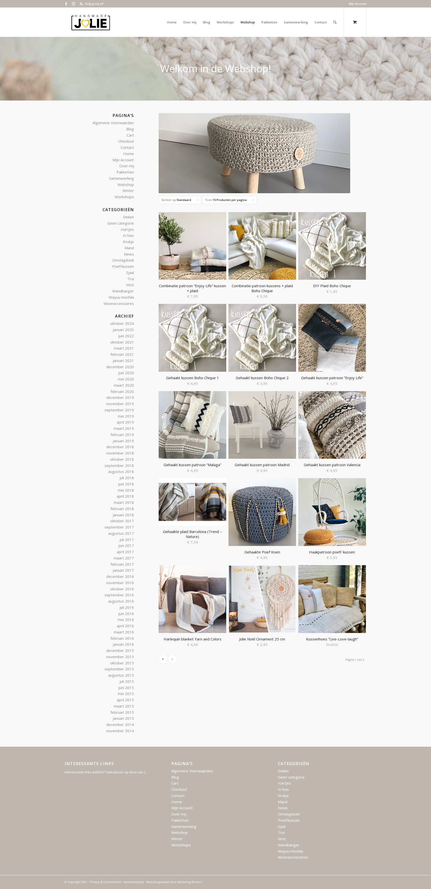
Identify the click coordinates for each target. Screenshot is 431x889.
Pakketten (125, 172)
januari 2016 (123, 644)
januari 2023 (123, 329)
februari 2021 (122, 354)
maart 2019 (124, 428)
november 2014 (120, 730)
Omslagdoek (123, 260)
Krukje (128, 241)
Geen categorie (120, 223)
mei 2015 (126, 693)
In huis (128, 235)
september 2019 (119, 409)
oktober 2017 (122, 520)
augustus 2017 (121, 533)
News (129, 254)
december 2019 (120, 397)
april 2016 (125, 625)
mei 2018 (126, 490)
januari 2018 (123, 514)
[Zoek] (335, 22)
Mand (129, 247)
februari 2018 (122, 508)
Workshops (124, 196)
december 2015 (120, 650)
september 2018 (119, 465)
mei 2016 (126, 619)
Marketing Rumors (189, 882)
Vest (130, 284)
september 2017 (119, 527)
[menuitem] (356, 3)
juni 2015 (126, 687)
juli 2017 (126, 539)
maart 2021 (124, 348)
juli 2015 (126, 681)
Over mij (126, 165)
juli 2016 (126, 607)
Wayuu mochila (121, 297)
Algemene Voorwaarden (113, 122)
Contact (127, 147)
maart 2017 (124, 557)
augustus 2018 (121, 471)
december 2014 (120, 724)
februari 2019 (122, 434)
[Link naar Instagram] (73, 3)
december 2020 (120, 366)
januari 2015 (123, 718)
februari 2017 (122, 564)
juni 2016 (126, 613)
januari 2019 (123, 440)
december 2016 (120, 576)
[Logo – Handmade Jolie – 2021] (90, 22)
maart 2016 (124, 631)
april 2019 (125, 422)
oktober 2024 (122, 323)
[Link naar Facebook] (66, 3)
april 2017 (125, 551)
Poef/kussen (123, 266)
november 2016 (120, 582)
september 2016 (119, 594)
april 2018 (125, 496)
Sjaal (130, 272)
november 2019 (120, 403)
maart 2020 (124, 385)
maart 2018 (124, 502)
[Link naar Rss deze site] (81, 3)
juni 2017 (126, 545)
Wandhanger (123, 290)
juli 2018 (126, 477)
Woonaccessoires (119, 303)
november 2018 (120, 452)
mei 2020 (126, 378)
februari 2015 (122, 712)
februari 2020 (122, 391)
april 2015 (125, 699)
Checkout (126, 141)
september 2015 (119, 668)
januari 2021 (123, 360)
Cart (130, 135)
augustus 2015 (121, 675)
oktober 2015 (122, 662)
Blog (130, 128)
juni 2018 (126, 483)
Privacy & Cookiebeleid (105, 882)
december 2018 (120, 446)
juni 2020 (126, 372)
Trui (130, 278)
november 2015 (120, 656)
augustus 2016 (121, 601)
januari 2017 (123, 570)
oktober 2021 (122, 342)
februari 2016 (122, 638)
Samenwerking (121, 178)
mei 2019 (126, 416)
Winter (128, 190)
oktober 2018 (122, 459)
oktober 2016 (122, 588)
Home (128, 153)
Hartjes (127, 229)
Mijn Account (357, 3)
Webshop (125, 184)
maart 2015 (124, 706)
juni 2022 (126, 335)
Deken (128, 216)
